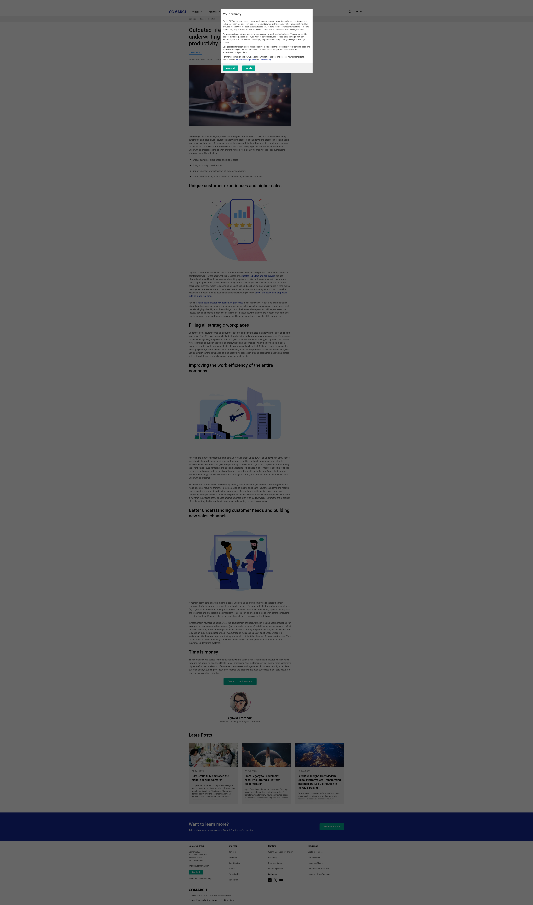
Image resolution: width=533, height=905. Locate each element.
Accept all (230, 68)
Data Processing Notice (245, 60)
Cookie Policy (265, 60)
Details (249, 68)
